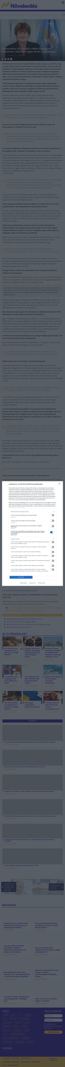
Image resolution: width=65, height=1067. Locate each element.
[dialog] (32, 533)
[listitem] (32, 511)
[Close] (59, 484)
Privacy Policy (41, 583)
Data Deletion (23, 583)
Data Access (32, 583)
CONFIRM (21, 577)
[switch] (52, 515)
